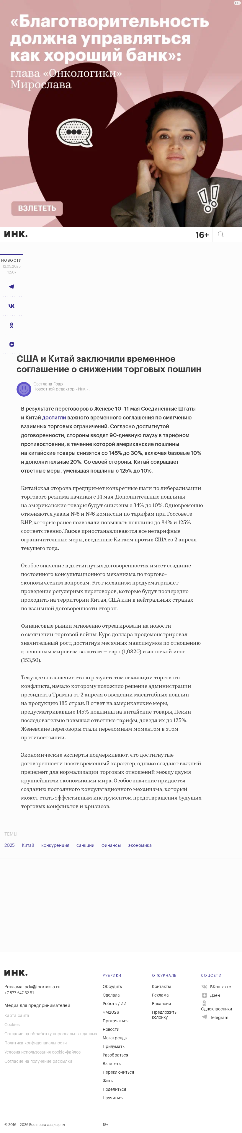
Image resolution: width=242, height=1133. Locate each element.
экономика (140, 845)
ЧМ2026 (111, 1012)
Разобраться (115, 1055)
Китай (28, 845)
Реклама (160, 995)
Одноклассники (216, 1009)
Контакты (161, 987)
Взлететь (112, 1064)
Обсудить (112, 987)
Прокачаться (115, 1021)
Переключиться (118, 1072)
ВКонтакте (220, 987)
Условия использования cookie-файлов (42, 1052)
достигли (54, 417)
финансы (111, 845)
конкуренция (55, 845)
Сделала (111, 995)
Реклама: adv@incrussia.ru (32, 987)
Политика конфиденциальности (35, 1043)
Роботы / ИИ (114, 1004)
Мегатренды (115, 1038)
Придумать (114, 1047)
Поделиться (114, 1090)
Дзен (214, 996)
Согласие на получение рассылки (38, 1061)
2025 (9, 845)
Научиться (113, 1098)
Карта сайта (16, 1016)
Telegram (218, 1018)
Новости (111, 1030)
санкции (85, 845)
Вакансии (161, 1004)
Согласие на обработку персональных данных (50, 1034)
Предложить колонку (164, 1015)
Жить (108, 1081)
